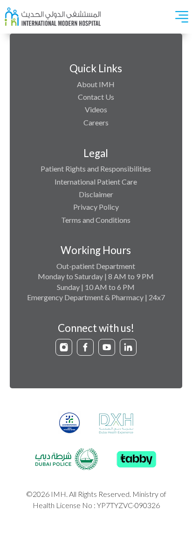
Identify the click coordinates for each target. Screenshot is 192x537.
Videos (96, 109)
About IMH (96, 84)
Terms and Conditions (95, 219)
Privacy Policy (96, 206)
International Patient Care (96, 181)
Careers (96, 122)
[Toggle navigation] (181, 16)
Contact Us (96, 96)
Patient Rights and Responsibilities (96, 168)
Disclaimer (96, 194)
